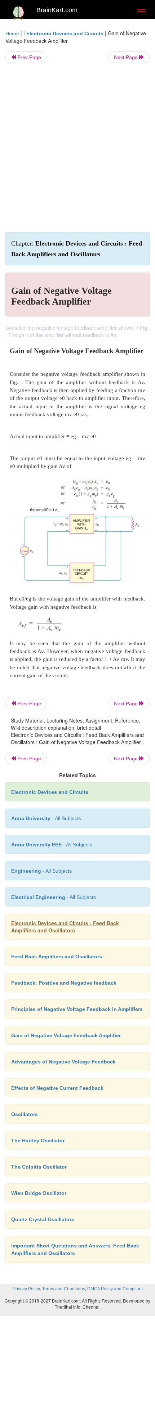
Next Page (126, 57)
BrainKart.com (57, 10)
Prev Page (28, 57)
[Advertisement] (77, 147)
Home (12, 33)
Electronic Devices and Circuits (64, 33)
